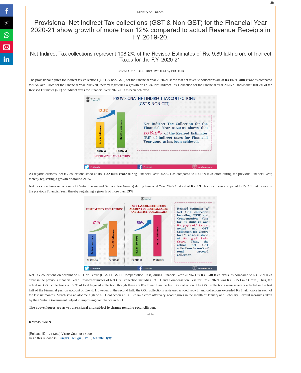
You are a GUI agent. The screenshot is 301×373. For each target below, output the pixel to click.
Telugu (76, 338)
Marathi (98, 338)
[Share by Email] (6, 47)
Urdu (87, 338)
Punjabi (64, 338)
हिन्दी (108, 338)
